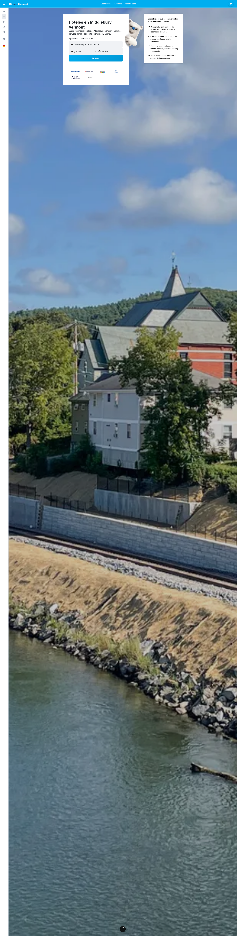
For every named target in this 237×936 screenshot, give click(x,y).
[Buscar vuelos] (4, 11)
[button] (4, 4)
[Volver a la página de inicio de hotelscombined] (18, 4)
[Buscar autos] (4, 21)
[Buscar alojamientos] (4, 16)
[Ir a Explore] (4, 32)
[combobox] (81, 38)
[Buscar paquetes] (4, 26)
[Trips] (4, 39)
